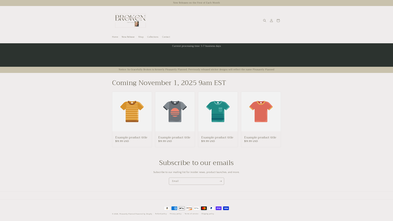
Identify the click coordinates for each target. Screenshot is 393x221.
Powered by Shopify (144, 214)
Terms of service (191, 214)
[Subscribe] (220, 181)
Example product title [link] (131, 137)
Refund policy (161, 214)
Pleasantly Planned (127, 214)
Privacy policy (176, 214)
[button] (264, 20)
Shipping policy (207, 214)
